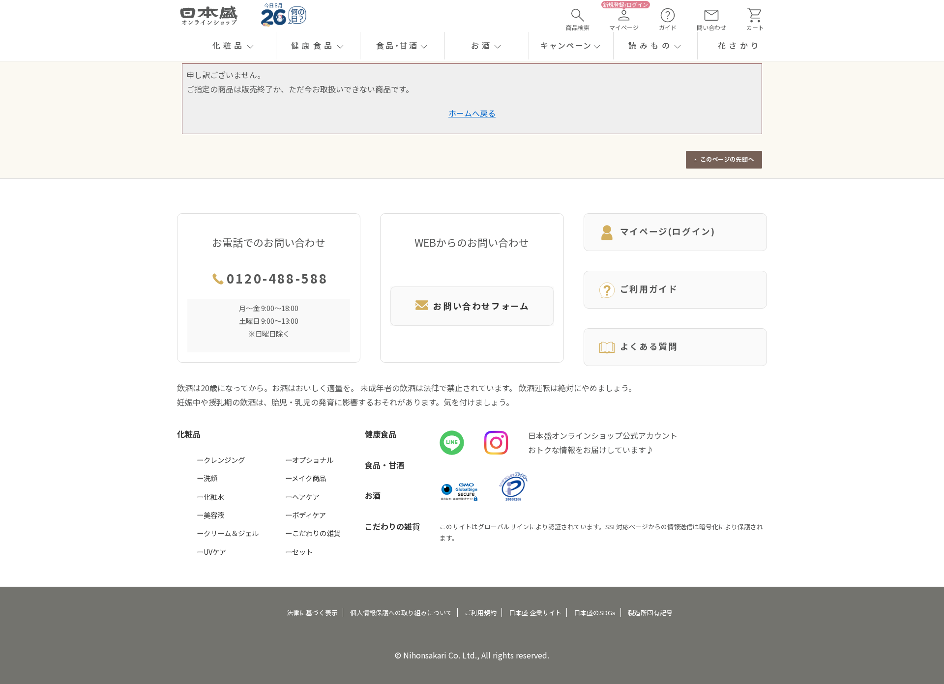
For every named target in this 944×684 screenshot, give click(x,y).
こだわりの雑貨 (392, 526)
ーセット (299, 551)
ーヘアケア (302, 496)
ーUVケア (211, 551)
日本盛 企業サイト (535, 612)
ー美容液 (210, 515)
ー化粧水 (210, 496)
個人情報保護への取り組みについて (401, 612)
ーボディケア (305, 515)
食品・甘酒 (384, 465)
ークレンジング (221, 460)
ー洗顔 (207, 478)
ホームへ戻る (472, 113)
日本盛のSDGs (595, 612)
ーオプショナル (309, 460)
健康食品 (380, 434)
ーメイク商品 (305, 478)
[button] (234, 45)
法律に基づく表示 (312, 612)
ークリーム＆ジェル (228, 533)
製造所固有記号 (650, 612)
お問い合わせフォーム (481, 306)
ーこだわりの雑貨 (312, 533)
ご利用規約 (481, 612)
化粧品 (189, 434)
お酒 (373, 495)
